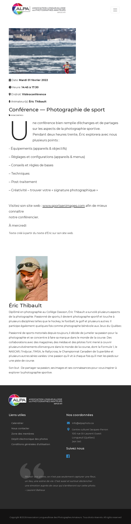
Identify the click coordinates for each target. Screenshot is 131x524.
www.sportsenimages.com (63, 206)
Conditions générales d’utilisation (30, 444)
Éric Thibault (37, 101)
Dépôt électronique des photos (29, 439)
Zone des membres (22, 433)
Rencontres (17, 115)
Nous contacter (20, 428)
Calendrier (17, 423)
